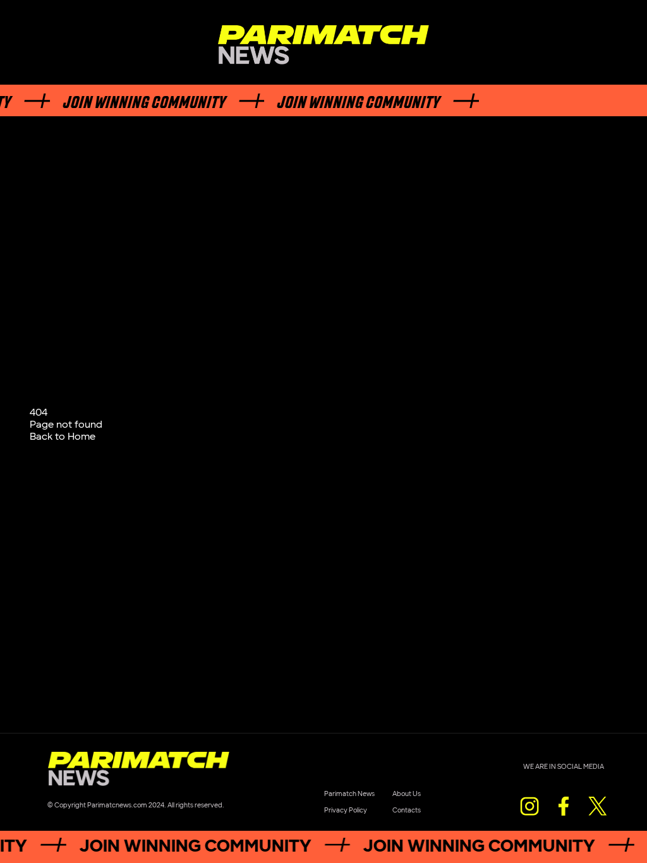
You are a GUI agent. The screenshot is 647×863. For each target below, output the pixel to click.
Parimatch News (349, 794)
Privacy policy (345, 810)
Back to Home (62, 437)
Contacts (406, 810)
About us (406, 794)
